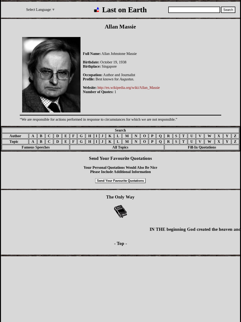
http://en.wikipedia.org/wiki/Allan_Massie (128, 88)
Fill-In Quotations (202, 147)
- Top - (120, 243)
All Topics (117, 147)
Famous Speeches (36, 147)
